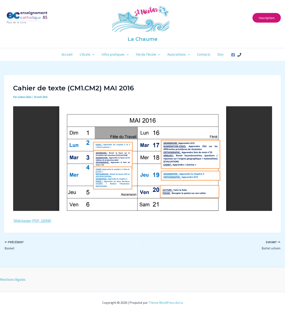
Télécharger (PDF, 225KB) (32, 220)
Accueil (67, 54)
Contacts (203, 54)
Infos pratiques (113, 54)
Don (220, 54)
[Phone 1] (239, 55)
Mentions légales (12, 279)
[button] (266, 18)
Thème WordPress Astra (165, 302)
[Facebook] (233, 55)
